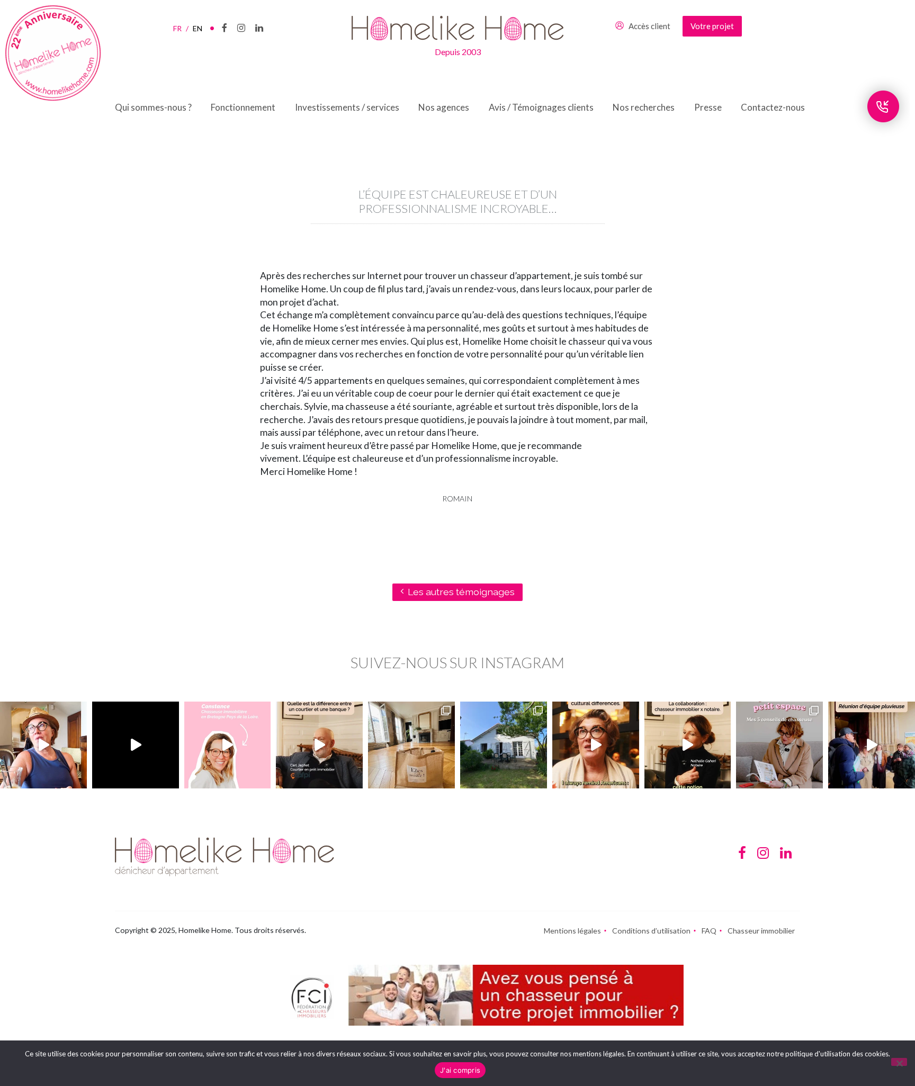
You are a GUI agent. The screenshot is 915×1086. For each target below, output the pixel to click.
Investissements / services (347, 107)
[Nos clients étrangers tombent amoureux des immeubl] (595, 745)
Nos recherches (644, 107)
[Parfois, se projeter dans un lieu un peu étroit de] (779, 745)
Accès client (649, 26)
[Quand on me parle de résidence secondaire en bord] (227, 745)
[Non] (899, 1062)
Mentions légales (572, 930)
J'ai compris (460, 1070)
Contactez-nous (773, 107)
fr (181, 28)
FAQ (709, 930)
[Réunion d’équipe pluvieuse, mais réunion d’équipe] (871, 745)
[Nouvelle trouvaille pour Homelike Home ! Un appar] (411, 745)
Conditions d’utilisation (651, 930)
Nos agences (443, 107)
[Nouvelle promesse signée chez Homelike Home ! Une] (503, 745)
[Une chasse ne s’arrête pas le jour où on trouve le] (687, 745)
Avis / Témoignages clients (541, 107)
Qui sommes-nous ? (153, 107)
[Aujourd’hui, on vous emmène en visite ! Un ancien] (135, 745)
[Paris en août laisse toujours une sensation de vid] (43, 745)
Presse (708, 107)
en (197, 28)
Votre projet (712, 26)
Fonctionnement (243, 107)
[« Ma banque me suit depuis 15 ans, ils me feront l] (319, 745)
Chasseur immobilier (761, 930)
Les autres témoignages (461, 591)
